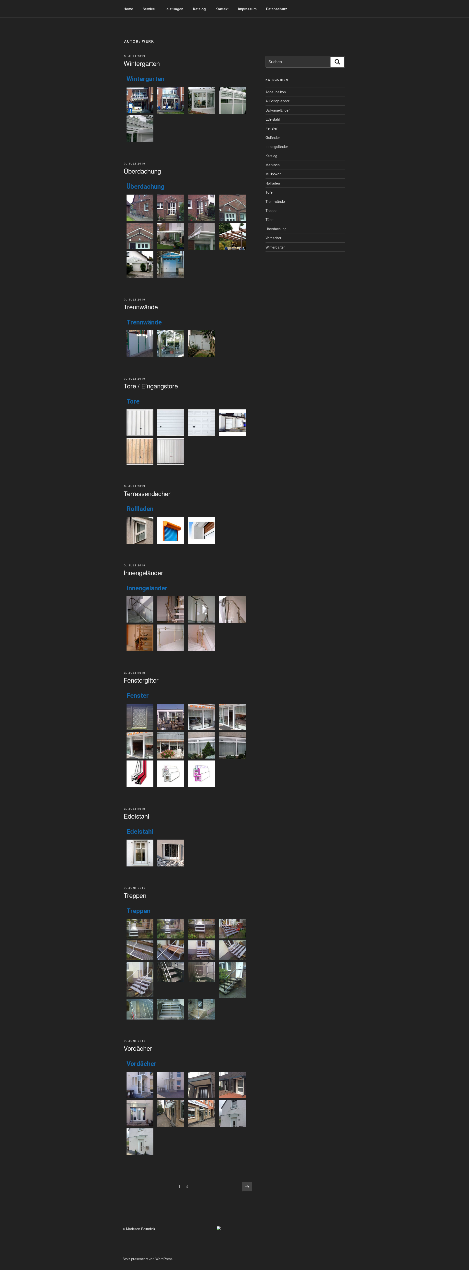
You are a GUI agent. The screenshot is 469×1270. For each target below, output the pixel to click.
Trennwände (141, 306)
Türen (270, 219)
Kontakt (222, 8)
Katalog (199, 8)
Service (149, 8)
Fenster (271, 128)
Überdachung (142, 170)
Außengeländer (277, 100)
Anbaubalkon (276, 91)
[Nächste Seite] (247, 1187)
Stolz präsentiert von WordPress (147, 1258)
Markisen (273, 164)
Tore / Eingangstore (151, 385)
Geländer (273, 137)
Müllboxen (273, 173)
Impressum (247, 8)
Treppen (135, 895)
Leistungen (173, 8)
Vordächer (138, 1047)
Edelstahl (136, 815)
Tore (269, 192)
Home (128, 8)
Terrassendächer (147, 493)
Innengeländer (143, 572)
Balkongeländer (278, 110)
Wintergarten (142, 63)
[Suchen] (337, 62)
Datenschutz (276, 8)
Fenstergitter (141, 679)
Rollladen (273, 183)
